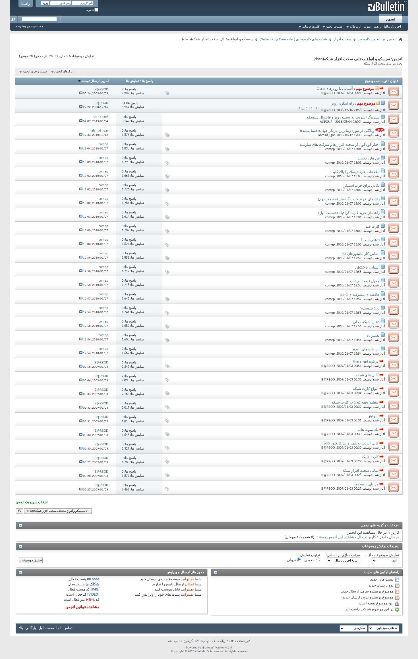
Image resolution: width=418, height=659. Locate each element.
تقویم (367, 26)
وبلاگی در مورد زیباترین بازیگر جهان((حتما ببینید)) (337, 131)
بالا (19, 511)
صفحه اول (46, 628)
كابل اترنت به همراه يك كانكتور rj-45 (350, 443)
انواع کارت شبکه (365, 389)
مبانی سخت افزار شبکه (360, 471)
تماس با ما (64, 628)
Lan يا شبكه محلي (366, 322)
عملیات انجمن (334, 26)
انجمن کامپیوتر (369, 39)
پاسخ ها (147, 81)
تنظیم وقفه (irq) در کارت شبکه (355, 402)
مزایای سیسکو (367, 484)
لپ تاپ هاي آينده (366, 349)
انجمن (390, 19)
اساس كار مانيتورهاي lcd (361, 254)
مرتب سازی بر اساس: (343, 555)
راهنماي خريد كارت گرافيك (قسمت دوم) (349, 199)
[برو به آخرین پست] (80, 93)
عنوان (394, 81)
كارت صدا (372, 226)
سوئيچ (373, 416)
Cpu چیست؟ (370, 308)
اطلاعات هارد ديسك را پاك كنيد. (355, 172)
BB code (93, 579)
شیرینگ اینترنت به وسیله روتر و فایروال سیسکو (343, 117)
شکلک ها (92, 584)
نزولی (292, 560)
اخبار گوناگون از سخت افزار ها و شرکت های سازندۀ (340, 145)
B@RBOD (328, 93)
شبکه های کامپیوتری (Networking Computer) (293, 39)
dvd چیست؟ (370, 240)
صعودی (310, 560)
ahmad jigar (326, 135)
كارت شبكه (369, 457)
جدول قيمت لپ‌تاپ (365, 281)
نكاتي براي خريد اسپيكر (361, 186)
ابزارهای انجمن (63, 71)
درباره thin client (365, 361)
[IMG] (95, 589)
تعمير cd (373, 336)
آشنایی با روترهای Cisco (335, 89)
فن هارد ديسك (368, 158)
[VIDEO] (93, 594)
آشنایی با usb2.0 (367, 267)
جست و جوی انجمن (34, 71)
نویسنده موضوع (376, 81)
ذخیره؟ (90, 10)
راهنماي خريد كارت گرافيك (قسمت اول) (349, 213)
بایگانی (30, 628)
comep (330, 149)
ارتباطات (355, 26)
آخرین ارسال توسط (95, 81)
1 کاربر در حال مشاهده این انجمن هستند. (347, 537)
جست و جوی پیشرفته (29, 26)
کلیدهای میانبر (310, 26)
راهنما (25, 4)
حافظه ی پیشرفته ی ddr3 (360, 295)
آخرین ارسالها (392, 26)
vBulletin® (208, 647)
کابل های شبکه (367, 375)
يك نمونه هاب (367, 430)
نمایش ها (132, 81)
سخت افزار (342, 39)
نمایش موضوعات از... (382, 555)
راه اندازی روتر (342, 103)
